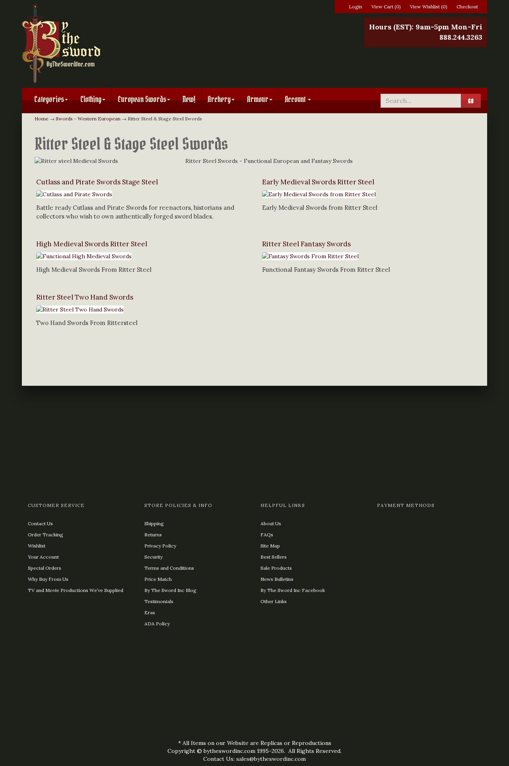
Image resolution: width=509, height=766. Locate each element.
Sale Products (276, 568)
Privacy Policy (160, 546)
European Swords (142, 99)
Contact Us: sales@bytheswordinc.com (254, 758)
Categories (49, 99)
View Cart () (386, 7)
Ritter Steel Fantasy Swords (306, 244)
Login (355, 7)
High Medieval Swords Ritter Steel (91, 244)
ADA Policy (157, 624)
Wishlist (36, 546)
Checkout (467, 7)
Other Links (273, 601)
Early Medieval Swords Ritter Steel (318, 182)
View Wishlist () (428, 7)
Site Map (270, 546)
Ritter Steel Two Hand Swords (84, 297)
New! (189, 99)
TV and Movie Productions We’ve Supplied (75, 590)
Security (153, 557)
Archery (219, 99)
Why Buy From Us (48, 579)
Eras (149, 612)
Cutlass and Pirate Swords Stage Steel (97, 182)
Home (42, 119)
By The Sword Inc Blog (170, 590)
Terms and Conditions (169, 568)
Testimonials (158, 601)
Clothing (90, 99)
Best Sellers (273, 557)
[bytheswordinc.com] (96, 43)
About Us (270, 523)
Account (296, 99)
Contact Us (40, 523)
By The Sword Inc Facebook (292, 590)
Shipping (154, 523)
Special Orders (44, 568)
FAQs (266, 535)
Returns (153, 535)
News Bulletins (276, 579)
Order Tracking (45, 535)
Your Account (43, 557)
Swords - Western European (88, 119)
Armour (257, 99)
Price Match (158, 579)
